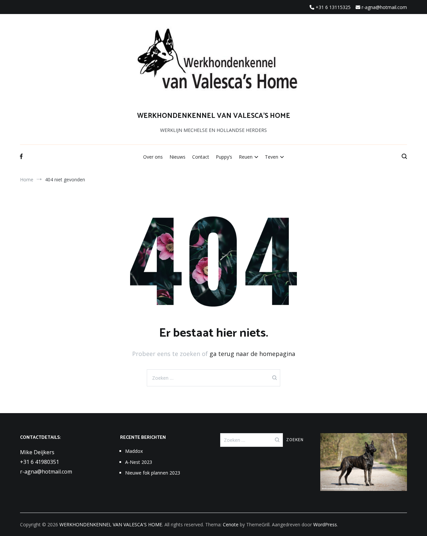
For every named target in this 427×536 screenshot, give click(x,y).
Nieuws (177, 157)
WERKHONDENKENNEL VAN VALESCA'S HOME (213, 116)
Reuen (246, 157)
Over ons (153, 157)
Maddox (134, 451)
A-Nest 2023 (138, 462)
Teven (271, 157)
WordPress (325, 524)
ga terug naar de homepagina (252, 354)
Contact (200, 157)
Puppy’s (224, 157)
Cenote (231, 524)
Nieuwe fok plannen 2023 (152, 473)
